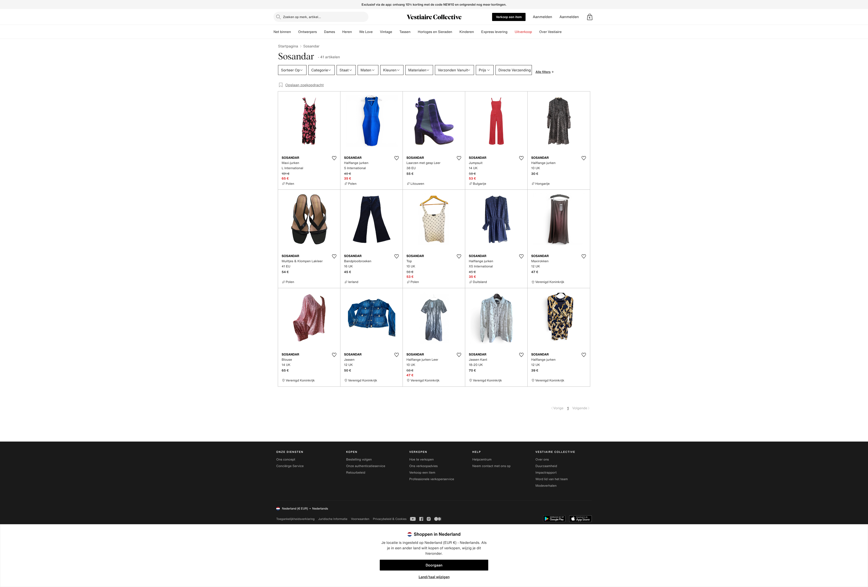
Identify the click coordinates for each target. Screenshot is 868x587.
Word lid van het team (551, 479)
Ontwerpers (307, 31)
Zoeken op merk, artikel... (302, 16)
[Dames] (338, 32)
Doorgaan (434, 565)
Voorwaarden (360, 519)
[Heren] (355, 32)
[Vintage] (396, 32)
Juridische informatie (332, 519)
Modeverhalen (546, 485)
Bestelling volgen (359, 459)
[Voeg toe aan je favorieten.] (334, 158)
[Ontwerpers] (320, 32)
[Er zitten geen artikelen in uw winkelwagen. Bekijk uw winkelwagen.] (590, 17)
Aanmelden (542, 16)
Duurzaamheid (546, 466)
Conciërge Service (290, 466)
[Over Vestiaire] (565, 32)
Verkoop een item (509, 16)
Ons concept (285, 459)
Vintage (386, 31)
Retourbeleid (355, 472)
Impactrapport (546, 472)
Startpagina (288, 46)
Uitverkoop (523, 31)
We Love (366, 31)
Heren (347, 31)
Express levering (494, 31)
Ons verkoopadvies (423, 466)
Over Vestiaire (550, 31)
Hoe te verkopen (421, 459)
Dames (329, 31)
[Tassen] (414, 32)
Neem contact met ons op (491, 466)
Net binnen (282, 31)
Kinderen (466, 31)
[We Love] (376, 32)
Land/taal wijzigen (434, 577)
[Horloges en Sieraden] (456, 32)
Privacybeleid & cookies (390, 519)
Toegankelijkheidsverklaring (295, 519)
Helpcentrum (482, 459)
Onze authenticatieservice (365, 466)
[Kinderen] (477, 32)
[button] (590, 17)
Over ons (542, 459)
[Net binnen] (294, 32)
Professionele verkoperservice (431, 479)
